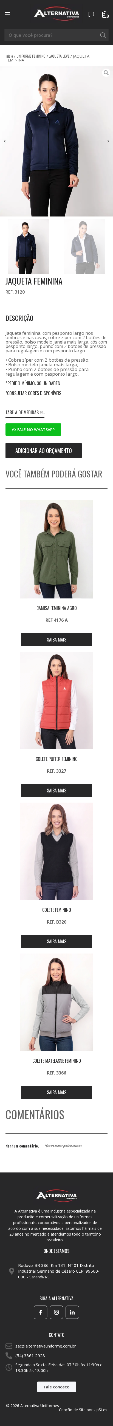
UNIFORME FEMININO (31, 56)
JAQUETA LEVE (59, 56)
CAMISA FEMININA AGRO (56, 608)
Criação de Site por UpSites (83, 1409)
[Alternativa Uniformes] (56, 14)
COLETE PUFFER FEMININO (57, 759)
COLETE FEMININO (56, 910)
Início (9, 56)
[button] (5, 141)
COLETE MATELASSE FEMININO (56, 1060)
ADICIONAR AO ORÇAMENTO (43, 450)
